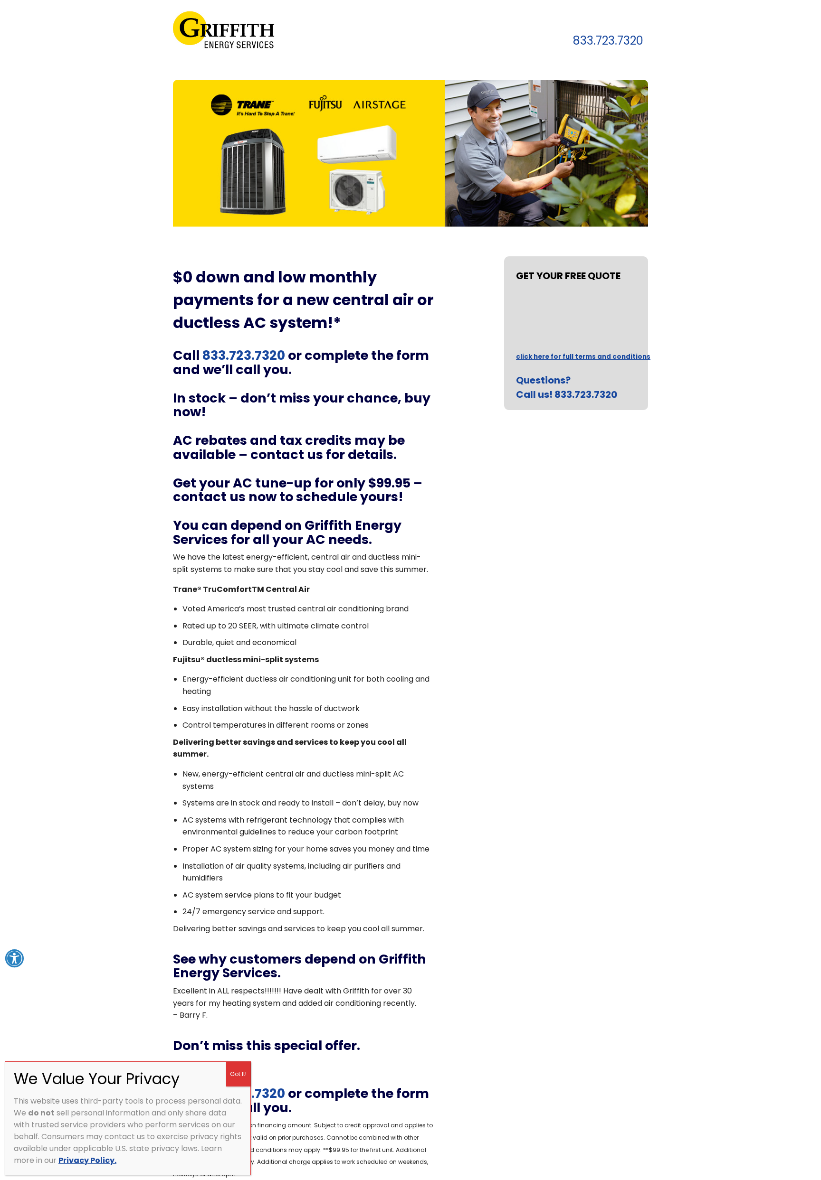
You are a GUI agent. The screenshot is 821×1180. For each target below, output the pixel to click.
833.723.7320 (608, 41)
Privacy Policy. (87, 1160)
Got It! (238, 1074)
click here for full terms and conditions (583, 356)
